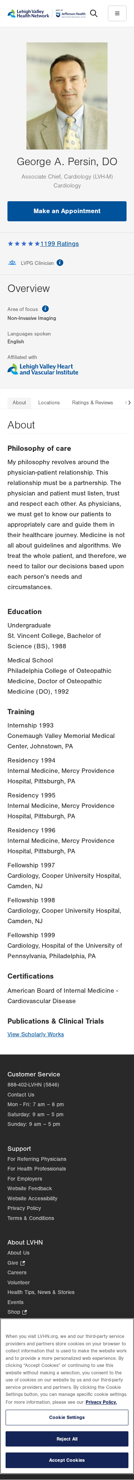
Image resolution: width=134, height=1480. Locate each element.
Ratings (59, 244)
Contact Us (20, 1095)
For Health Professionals (36, 1169)
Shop (17, 1313)
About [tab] (19, 403)
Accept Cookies (67, 1460)
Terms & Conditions (30, 1218)
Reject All (67, 1439)
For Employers (24, 1179)
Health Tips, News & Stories (40, 1292)
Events (15, 1302)
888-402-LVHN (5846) (33, 1085)
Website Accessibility (32, 1198)
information (60, 263)
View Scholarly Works (35, 1034)
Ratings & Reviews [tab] (92, 403)
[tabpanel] (67, 732)
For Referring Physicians (36, 1159)
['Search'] (94, 13)
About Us (18, 1253)
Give (16, 1264)
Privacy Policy (24, 1208)
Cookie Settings (67, 1417)
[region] (67, 1396)
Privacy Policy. (101, 1402)
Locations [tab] (49, 403)
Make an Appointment (67, 211)
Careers (16, 1272)
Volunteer (18, 1283)
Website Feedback (29, 1188)
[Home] (46, 13)
